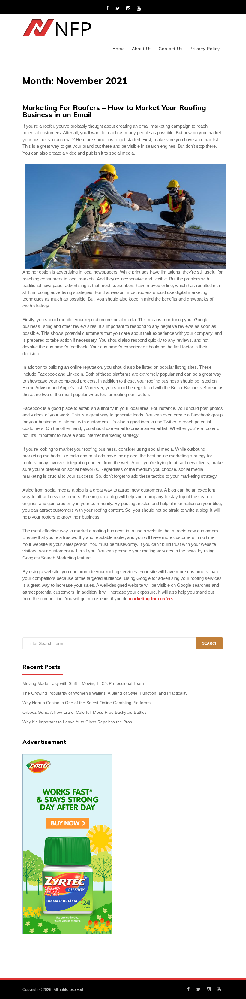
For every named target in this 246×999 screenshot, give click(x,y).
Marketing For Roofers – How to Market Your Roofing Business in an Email (114, 111)
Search (210, 643)
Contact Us (171, 49)
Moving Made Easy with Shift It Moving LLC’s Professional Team (83, 683)
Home (118, 49)
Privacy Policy (205, 49)
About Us (142, 49)
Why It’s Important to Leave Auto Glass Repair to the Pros (77, 722)
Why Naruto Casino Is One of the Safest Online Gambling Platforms (86, 703)
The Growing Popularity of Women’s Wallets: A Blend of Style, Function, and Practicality (105, 693)
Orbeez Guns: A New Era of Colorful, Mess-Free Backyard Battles (84, 712)
